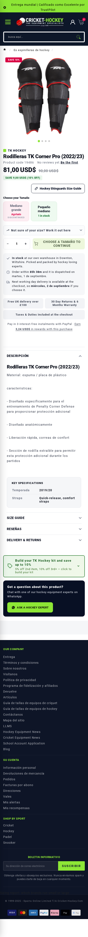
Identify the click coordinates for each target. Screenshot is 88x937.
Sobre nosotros (14, 668)
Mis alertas (11, 802)
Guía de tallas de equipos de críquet (30, 703)
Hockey (8, 831)
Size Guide (15, 518)
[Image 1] (39, 141)
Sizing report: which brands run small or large (34, 893)
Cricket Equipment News (21, 737)
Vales (7, 796)
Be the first (69, 162)
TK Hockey (17, 150)
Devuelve (10, 691)
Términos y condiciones (21, 662)
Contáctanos (13, 714)
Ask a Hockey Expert (33, 607)
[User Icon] (72, 22)
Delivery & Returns (24, 540)
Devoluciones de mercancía (23, 773)
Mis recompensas (16, 808)
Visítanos (10, 674)
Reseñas (14, 529)
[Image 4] (49, 141)
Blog (6, 749)
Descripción (18, 356)
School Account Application (24, 743)
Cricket (8, 825)
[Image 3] (46, 141)
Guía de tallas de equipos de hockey (30, 708)
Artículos (10, 697)
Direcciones (12, 790)
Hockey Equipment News (22, 732)
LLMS (7, 726)
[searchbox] (38, 36)
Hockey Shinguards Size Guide (60, 188)
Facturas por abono (18, 785)
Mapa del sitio (14, 720)
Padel (7, 837)
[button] (44, 566)
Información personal (19, 767)
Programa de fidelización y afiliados (30, 685)
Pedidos (9, 779)
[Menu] (8, 22)
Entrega (9, 657)
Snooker (9, 842)
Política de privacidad (19, 680)
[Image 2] (42, 141)
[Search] (78, 37)
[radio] (16, 211)
